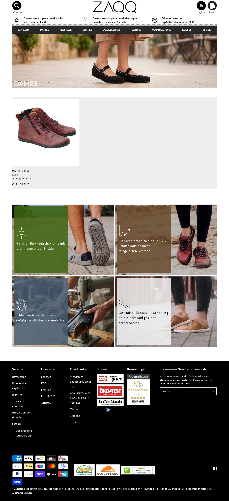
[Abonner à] (213, 391)
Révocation (19, 376)
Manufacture (161, 29)
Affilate (46, 402)
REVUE (207, 29)
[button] (17, 5)
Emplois (46, 389)
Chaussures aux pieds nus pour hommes (80, 397)
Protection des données (21, 415)
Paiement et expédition (19, 386)
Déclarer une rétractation (24, 433)
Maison (23, 29)
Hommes (66, 29)
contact (46, 376)
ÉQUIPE (136, 29)
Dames (44, 29)
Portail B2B (48, 396)
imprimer (18, 394)
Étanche (75, 415)
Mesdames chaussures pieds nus (81, 381)
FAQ (44, 383)
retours (16, 423)
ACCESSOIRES (111, 29)
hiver (73, 422)
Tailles (186, 29)
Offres (87, 29)
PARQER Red (20, 170)
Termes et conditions (19, 403)
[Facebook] (215, 469)
